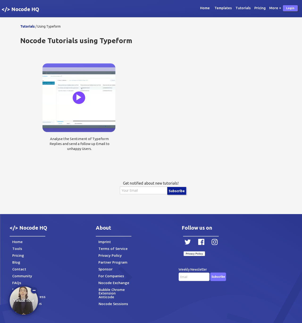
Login (290, 8)
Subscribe (177, 191)
